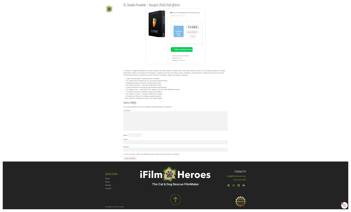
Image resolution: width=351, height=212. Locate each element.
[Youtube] (243, 185)
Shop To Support (145, 9)
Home (134, 9)
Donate (157, 9)
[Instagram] (233, 185)
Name (126, 135)
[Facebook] (228, 185)
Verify (193, 36)
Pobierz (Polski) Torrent (183, 49)
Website (126, 147)
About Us (207, 9)
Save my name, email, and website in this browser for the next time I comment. (152, 154)
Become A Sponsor (193, 9)
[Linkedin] (238, 185)
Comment (127, 110)
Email (125, 139)
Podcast (166, 9)
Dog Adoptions (178, 9)
